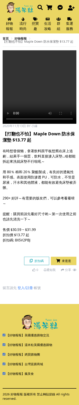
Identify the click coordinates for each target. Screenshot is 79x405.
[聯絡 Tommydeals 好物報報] (61, 8)
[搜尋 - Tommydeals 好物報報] (40, 8)
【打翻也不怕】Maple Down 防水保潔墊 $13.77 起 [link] (38, 41)
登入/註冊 (25, 287)
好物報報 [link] (20, 38)
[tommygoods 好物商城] (50, 8)
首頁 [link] (6, 38)
